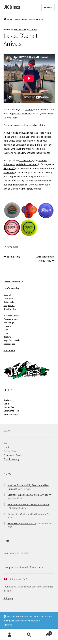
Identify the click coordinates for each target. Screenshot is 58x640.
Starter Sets (9, 350)
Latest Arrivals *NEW (13, 281)
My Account (9, 634)
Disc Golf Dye (10, 309)
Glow (6, 329)
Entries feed (9, 407)
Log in (6, 403)
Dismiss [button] (8, 624)
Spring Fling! (13, 257)
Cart (45, 632)
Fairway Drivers (11, 319)
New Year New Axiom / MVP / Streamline (28, 504)
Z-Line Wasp (25, 160)
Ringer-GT (9, 168)
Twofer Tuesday (11, 288)
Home (10, 19)
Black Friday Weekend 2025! (22, 523)
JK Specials (9, 305)
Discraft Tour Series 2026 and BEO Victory (29, 494)
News (17, 19)
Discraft (29, 109)
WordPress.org (11, 414)
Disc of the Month (22, 113)
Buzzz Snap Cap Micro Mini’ (35, 132)
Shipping (8, 598)
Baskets (7, 336)
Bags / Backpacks (12, 340)
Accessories (9, 343)
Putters (7, 326)
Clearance (8, 298)
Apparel (7, 295)
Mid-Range (9, 322)
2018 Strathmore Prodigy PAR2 (45, 258)
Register (8, 400)
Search (29, 634)
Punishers (9, 172)
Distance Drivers (11, 315)
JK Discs (12, 7)
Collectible (9, 302)
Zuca (6, 333)
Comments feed (11, 410)
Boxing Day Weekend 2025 (21, 513)
